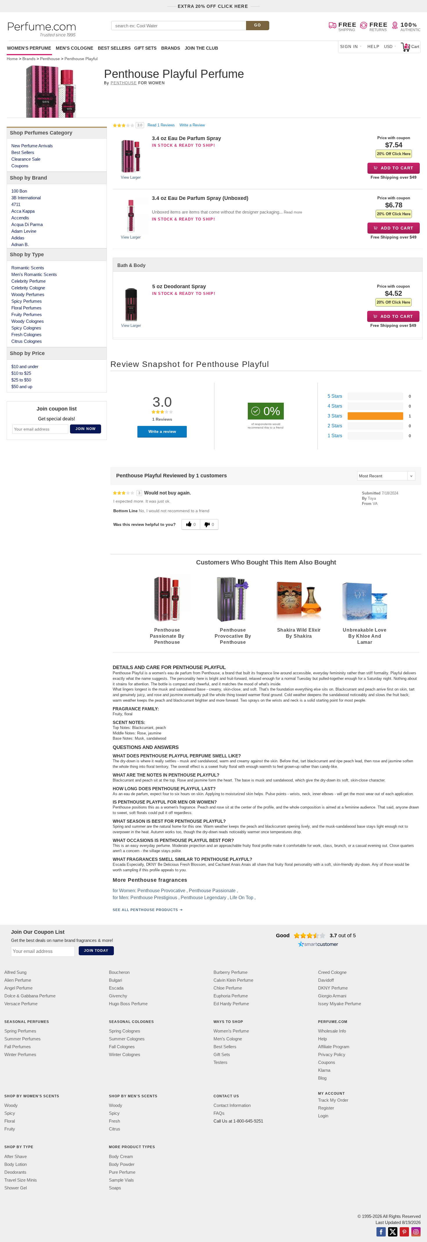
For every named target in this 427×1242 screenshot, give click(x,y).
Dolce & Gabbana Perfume (29, 995)
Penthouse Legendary (203, 897)
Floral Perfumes (26, 307)
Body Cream (121, 1156)
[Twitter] (392, 1232)
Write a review (162, 431)
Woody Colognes (27, 321)
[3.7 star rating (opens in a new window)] (310, 935)
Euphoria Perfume (231, 995)
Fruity (9, 1128)
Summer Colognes (127, 1038)
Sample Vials (121, 1180)
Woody (11, 1105)
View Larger (131, 177)
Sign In (349, 46)
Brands (170, 48)
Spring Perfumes (20, 1030)
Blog (322, 1078)
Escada (116, 987)
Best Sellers (114, 48)
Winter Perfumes (20, 1054)
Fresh (114, 1121)
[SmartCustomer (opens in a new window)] (318, 944)
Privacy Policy (331, 1054)
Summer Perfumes (22, 1038)
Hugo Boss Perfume (128, 1003)
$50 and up (21, 386)
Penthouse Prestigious (153, 897)
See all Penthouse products (145, 910)
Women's (29, 48)
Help (373, 46)
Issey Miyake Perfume (339, 1003)
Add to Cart (397, 168)
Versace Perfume (20, 1003)
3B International (26, 197)
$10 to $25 (21, 373)
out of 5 (343, 935)
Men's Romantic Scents (34, 274)
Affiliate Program (333, 1046)
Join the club (201, 48)
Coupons (19, 165)
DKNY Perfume (333, 987)
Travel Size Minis (20, 1180)
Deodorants (15, 1172)
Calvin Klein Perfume (233, 980)
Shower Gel (15, 1187)
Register (326, 1107)
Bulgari (115, 980)
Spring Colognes (124, 1030)
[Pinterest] (404, 1232)
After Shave (15, 1156)
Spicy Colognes (26, 327)
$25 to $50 (21, 379)
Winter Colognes (124, 1054)
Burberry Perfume (230, 972)
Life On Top (241, 897)
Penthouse (124, 83)
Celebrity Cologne (28, 287)
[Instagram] (416, 1232)
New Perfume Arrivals (32, 145)
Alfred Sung (15, 972)
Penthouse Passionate (212, 890)
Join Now (86, 429)
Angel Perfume (18, 987)
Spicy (9, 1113)
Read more (293, 212)
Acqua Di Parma (27, 224)
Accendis (20, 217)
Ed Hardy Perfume (231, 1003)
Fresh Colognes (26, 334)
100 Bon (19, 191)
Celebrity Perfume (28, 281)
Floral (9, 1121)
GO (257, 25)
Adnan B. (20, 244)
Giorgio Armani (332, 995)
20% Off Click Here (393, 154)
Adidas (17, 237)
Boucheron (119, 972)
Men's (74, 48)
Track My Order (333, 1100)
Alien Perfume (17, 980)
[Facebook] (381, 1232)
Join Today (96, 951)
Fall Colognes (122, 1046)
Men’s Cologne (228, 1038)
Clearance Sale (25, 159)
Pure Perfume (122, 1172)
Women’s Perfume (231, 1030)
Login (323, 1115)
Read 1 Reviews (162, 125)
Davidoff (326, 980)
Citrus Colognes (26, 341)
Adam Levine (23, 231)
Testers (220, 1062)
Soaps (115, 1187)
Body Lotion (15, 1164)
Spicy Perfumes (26, 301)
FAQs (219, 1113)
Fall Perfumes (17, 1046)
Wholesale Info (332, 1030)
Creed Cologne (332, 972)
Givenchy (118, 995)
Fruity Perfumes (26, 314)
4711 (15, 204)
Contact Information (232, 1105)
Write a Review (192, 125)
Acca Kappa (23, 211)
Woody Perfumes (27, 294)
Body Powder (121, 1164)
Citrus (114, 1128)
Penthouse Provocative (161, 890)
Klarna (324, 1070)
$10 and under (24, 366)
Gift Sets (145, 48)
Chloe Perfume (228, 987)
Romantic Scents (27, 267)
